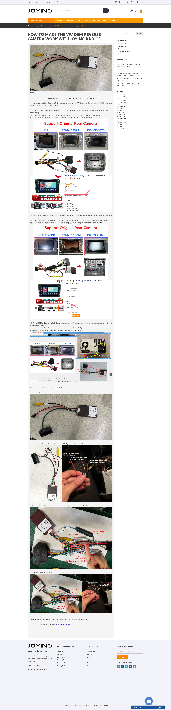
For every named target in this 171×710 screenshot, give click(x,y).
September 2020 (121, 107)
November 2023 (121, 101)
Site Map (90, 666)
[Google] (120, 2)
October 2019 (121, 116)
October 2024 (121, 99)
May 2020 (119, 109)
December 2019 (121, 114)
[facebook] (124, 2)
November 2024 (121, 97)
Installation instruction (125, 44)
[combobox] (83, 10)
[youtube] (127, 2)
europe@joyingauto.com (39, 669)
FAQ (85, 20)
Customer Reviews (124, 51)
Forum (92, 20)
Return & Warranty (63, 657)
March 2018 (120, 128)
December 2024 (121, 95)
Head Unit (69, 20)
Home (30, 26)
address (89, 660)
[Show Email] (159, 707)
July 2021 (119, 105)
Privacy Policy (61, 666)
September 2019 (121, 118)
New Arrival (121, 54)
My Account (91, 651)
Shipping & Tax (62, 660)
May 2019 (119, 120)
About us (114, 20)
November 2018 (121, 122)
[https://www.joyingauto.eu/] (40, 10)
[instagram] (131, 2)
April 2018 (119, 126)
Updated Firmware (124, 46)
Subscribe (122, 657)
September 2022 (121, 103)
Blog (78, 20)
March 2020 (120, 113)
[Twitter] (116, 2)
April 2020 (119, 111)
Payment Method (62, 663)
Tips (40, 96)
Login (89, 657)
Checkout (90, 654)
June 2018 (119, 124)
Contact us (60, 654)
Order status (91, 663)
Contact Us (102, 20)
